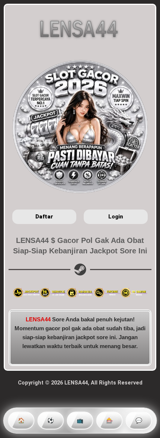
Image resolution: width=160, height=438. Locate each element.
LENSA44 (38, 319)
